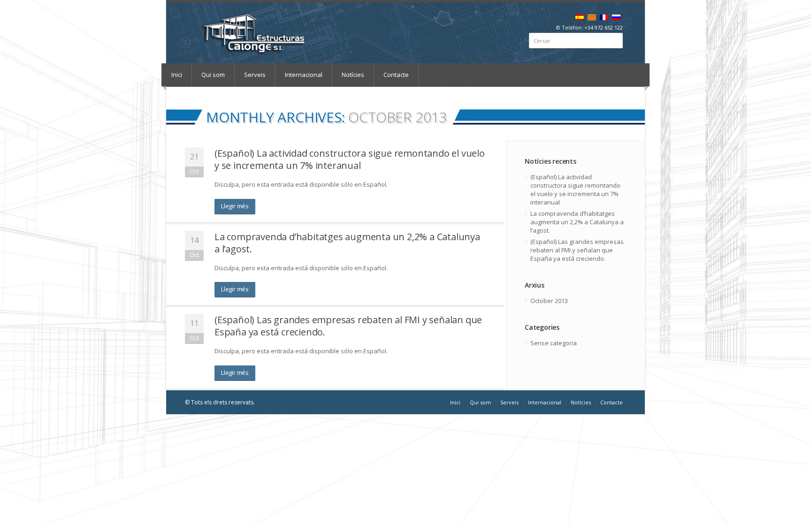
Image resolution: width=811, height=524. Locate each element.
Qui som (213, 74)
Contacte (396, 74)
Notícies (353, 74)
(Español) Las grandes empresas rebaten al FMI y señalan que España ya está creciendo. (348, 325)
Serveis (255, 74)
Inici (176, 74)
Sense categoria (553, 343)
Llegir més (235, 206)
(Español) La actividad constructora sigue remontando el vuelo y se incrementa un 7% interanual (349, 159)
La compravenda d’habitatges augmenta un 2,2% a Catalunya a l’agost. (347, 242)
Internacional (303, 74)
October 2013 (549, 300)
